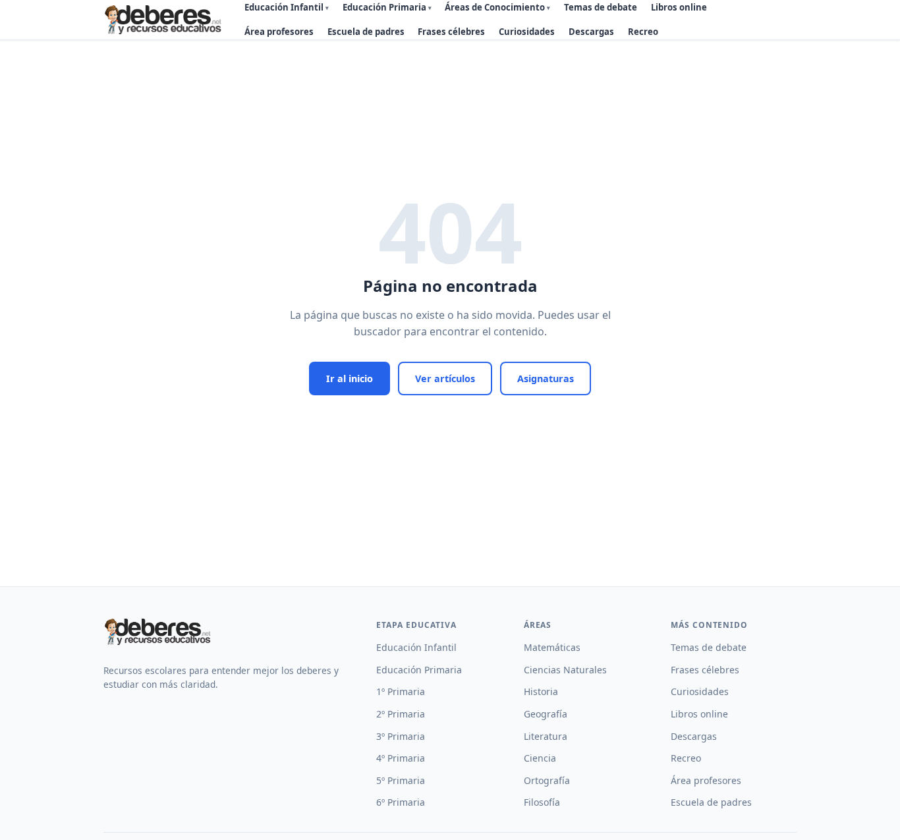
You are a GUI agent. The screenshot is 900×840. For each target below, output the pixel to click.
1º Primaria (400, 691)
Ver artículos (445, 378)
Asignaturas (545, 378)
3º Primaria (400, 736)
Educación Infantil (416, 647)
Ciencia (540, 758)
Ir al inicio (349, 378)
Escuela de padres (366, 32)
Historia (541, 691)
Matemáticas (552, 647)
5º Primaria (400, 780)
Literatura (545, 736)
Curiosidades (527, 32)
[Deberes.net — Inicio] (165, 19)
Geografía (545, 714)
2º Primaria (400, 714)
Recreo (643, 32)
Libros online (699, 714)
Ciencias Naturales (565, 669)
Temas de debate (708, 647)
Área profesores (279, 32)
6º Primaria (400, 802)
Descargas (591, 32)
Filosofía (542, 802)
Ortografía (547, 780)
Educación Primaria (419, 669)
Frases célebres (451, 32)
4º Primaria (400, 758)
